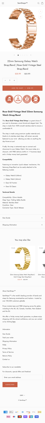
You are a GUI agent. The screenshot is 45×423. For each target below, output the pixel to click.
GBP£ (21, 395)
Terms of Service (8, 352)
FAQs (4, 345)
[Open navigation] (3, 3)
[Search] (38, 3)
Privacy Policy (7, 348)
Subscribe (10, 385)
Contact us (6, 359)
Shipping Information (10, 225)
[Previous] (14, 55)
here (13, 321)
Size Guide (6, 218)
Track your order (8, 337)
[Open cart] (42, 3)
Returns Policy (7, 356)
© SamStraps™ (22, 400)
